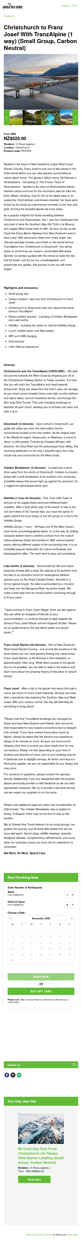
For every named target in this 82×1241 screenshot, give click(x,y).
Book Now (34, 1179)
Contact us (14, 1065)
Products (9, 16)
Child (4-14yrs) (16, 903)
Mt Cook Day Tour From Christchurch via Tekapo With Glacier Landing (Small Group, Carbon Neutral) (41, 1155)
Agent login (73, 1234)
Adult (15, 893)
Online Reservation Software (39, 1234)
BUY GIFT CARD (41, 991)
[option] (13, 117)
